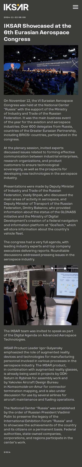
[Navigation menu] (75, 7)
